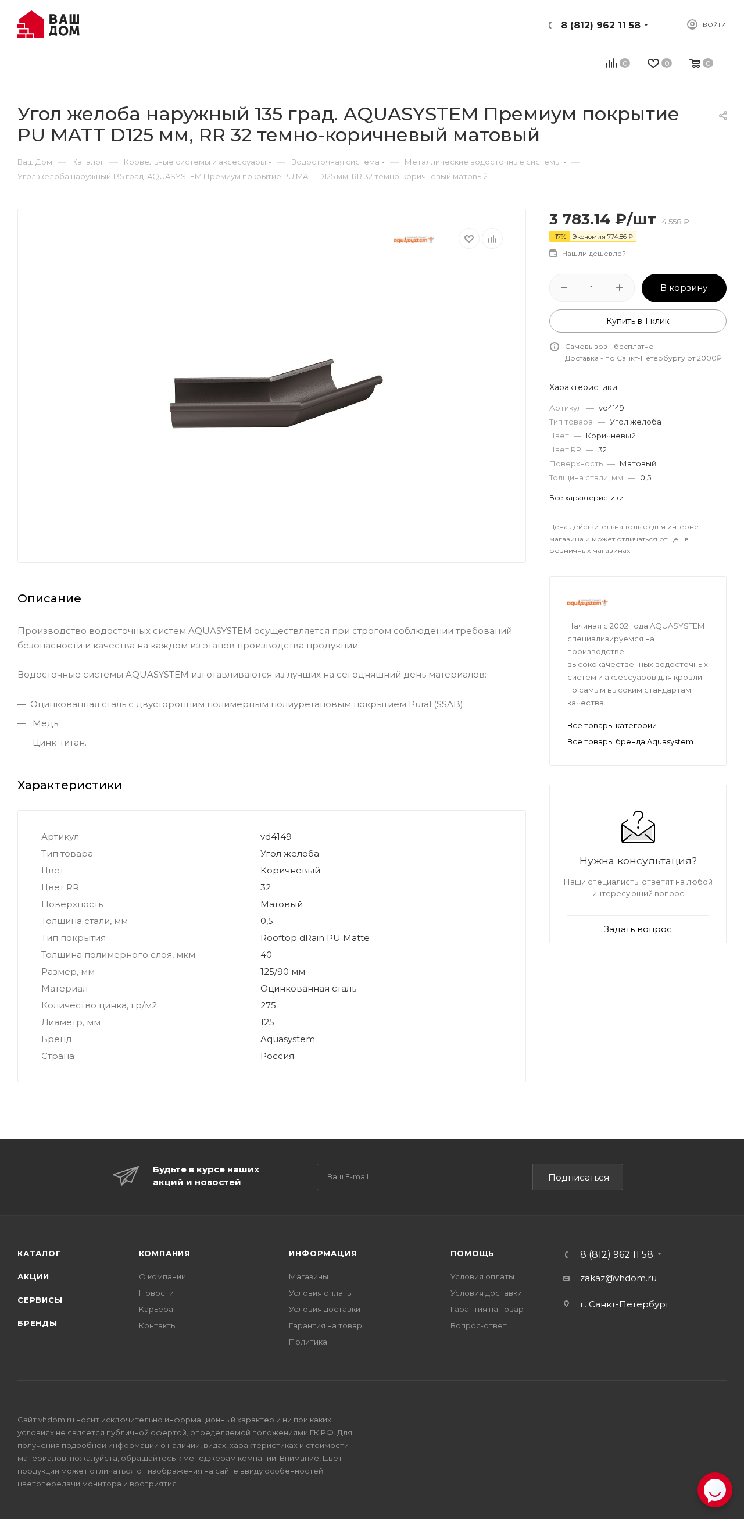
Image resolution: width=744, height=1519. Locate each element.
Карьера (156, 1309)
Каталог (39, 1253)
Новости (156, 1292)
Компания (165, 1253)
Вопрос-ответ (478, 1325)
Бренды (37, 1323)
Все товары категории (612, 725)
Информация (323, 1253)
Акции (33, 1276)
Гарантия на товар (325, 1325)
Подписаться (578, 1177)
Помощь (472, 1253)
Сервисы (40, 1299)
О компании (162, 1276)
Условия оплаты (321, 1292)
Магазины (308, 1276)
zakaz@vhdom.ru (618, 1277)
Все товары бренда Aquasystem (630, 741)
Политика (308, 1341)
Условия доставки (324, 1309)
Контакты (158, 1325)
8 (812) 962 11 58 (601, 25)
